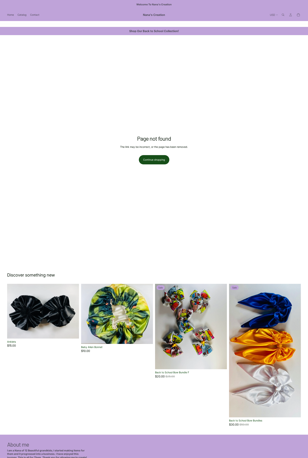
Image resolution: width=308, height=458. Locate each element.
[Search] (283, 15)
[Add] (147, 338)
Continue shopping (154, 159)
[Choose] (73, 333)
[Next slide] (73, 311)
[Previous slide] (12, 311)
